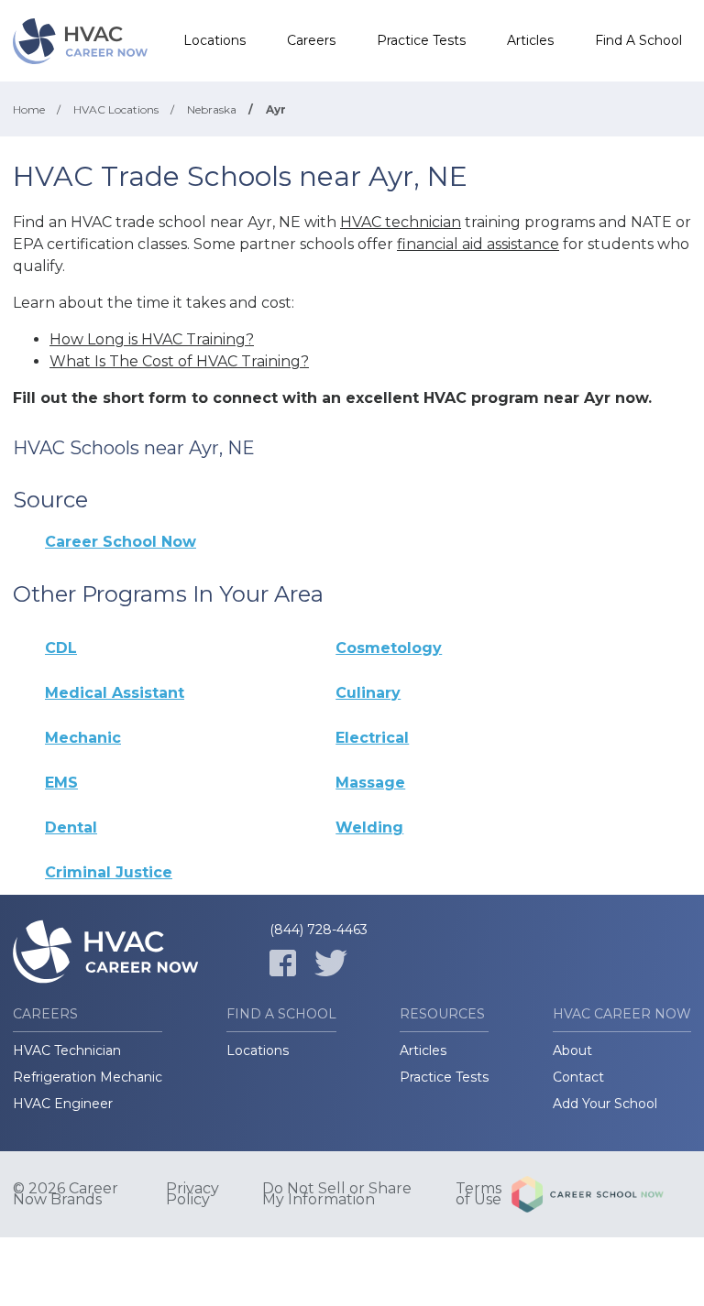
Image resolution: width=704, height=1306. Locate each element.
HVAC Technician (67, 1050)
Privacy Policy (192, 1194)
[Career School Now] (601, 1194)
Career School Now (120, 541)
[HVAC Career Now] (81, 41)
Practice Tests (421, 40)
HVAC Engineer (63, 1103)
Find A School (638, 40)
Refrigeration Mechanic (87, 1077)
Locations (214, 40)
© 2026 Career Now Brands (65, 1194)
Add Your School (605, 1103)
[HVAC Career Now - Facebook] (283, 963)
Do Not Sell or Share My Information (337, 1194)
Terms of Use (478, 1194)
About (572, 1050)
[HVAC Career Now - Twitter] (330, 963)
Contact (578, 1077)
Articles (530, 40)
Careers (311, 40)
